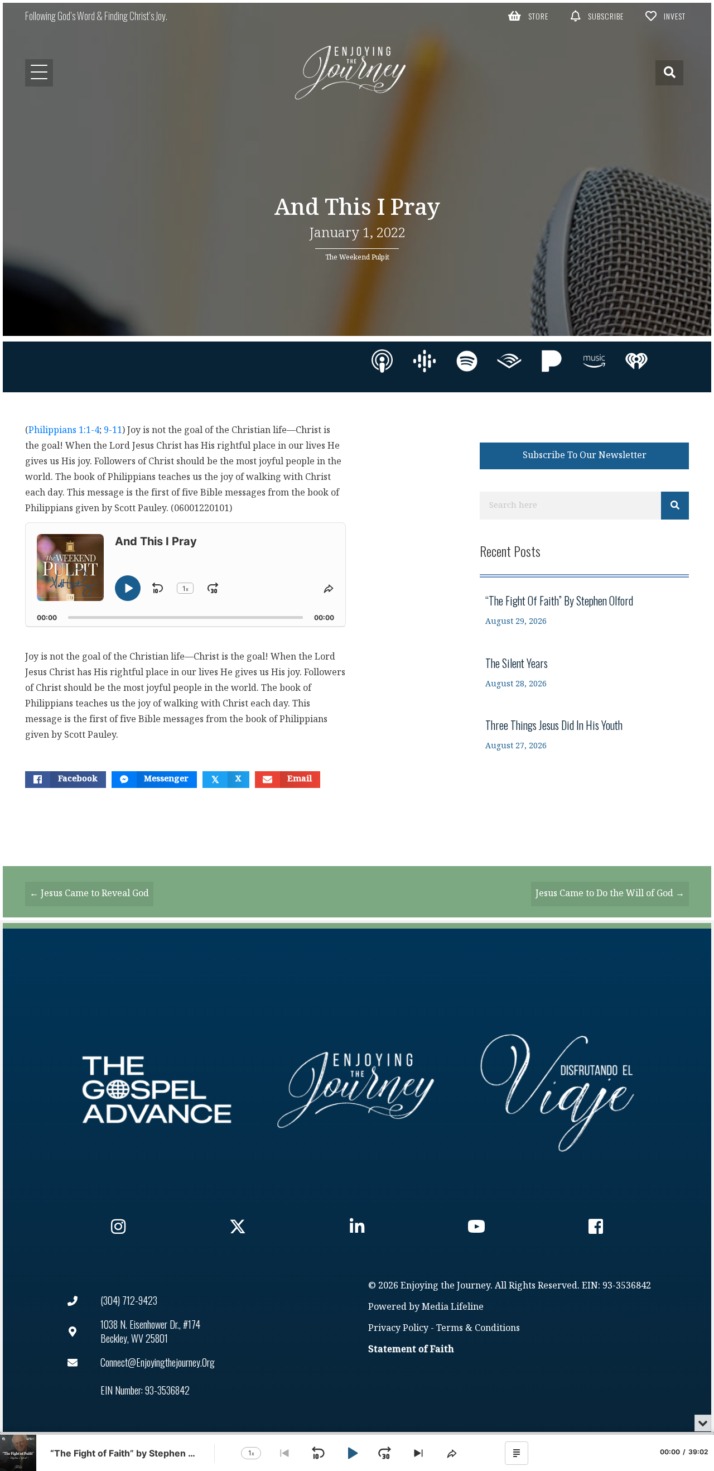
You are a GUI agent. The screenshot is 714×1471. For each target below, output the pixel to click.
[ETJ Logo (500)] (357, 1089)
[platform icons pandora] (552, 361)
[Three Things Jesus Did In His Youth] (584, 735)
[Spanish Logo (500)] (557, 1089)
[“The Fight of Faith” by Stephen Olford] (584, 610)
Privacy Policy (398, 1328)
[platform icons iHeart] (636, 361)
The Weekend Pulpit (357, 257)
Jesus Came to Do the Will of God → (610, 893)
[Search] (675, 506)
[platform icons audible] (509, 361)
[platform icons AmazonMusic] (594, 361)
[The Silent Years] (584, 673)
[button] (528, 15)
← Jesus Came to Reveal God (89, 893)
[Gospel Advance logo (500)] (156, 1089)
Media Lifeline (453, 1307)
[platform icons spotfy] (467, 361)
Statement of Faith (411, 1349)
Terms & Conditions (478, 1328)
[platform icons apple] (382, 361)
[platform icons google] (424, 361)
